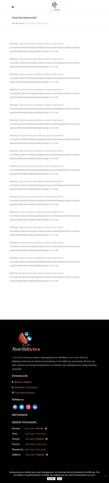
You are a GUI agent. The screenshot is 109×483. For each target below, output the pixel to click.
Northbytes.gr (18, 23)
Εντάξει (51, 479)
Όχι (59, 479)
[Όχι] (105, 475)
